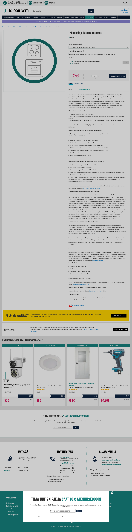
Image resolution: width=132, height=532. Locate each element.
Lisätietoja (98, 516)
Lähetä (79, 511)
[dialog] (66, 266)
